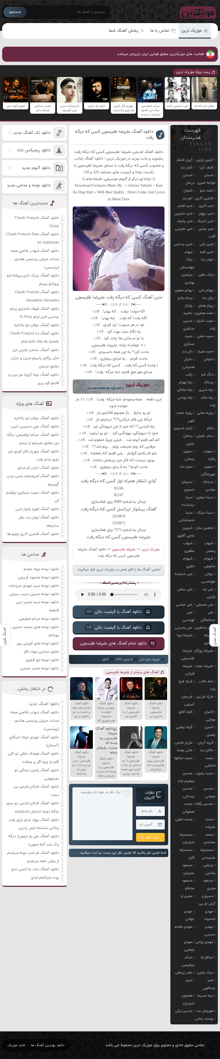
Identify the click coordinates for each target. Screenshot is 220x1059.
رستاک (208, 382)
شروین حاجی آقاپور (186, 532)
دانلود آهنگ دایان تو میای (38, 467)
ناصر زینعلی (183, 972)
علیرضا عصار (204, 666)
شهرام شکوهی (209, 562)
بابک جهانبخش (187, 263)
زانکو (210, 428)
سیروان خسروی (188, 485)
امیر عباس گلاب (206, 233)
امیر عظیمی (183, 229)
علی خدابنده (183, 574)
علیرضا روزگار (204, 650)
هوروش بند (204, 1011)
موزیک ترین (191, 31)
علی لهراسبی (188, 616)
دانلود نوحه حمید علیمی (39, 668)
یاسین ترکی (183, 1011)
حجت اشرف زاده (205, 325)
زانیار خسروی (183, 428)
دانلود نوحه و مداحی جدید (28, 185)
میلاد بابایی (205, 972)
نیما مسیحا (205, 995)
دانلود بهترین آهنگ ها (47, 1045)
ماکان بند (206, 750)
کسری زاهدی (209, 731)
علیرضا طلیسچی (123, 549)
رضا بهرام (185, 382)
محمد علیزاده (210, 823)
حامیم (188, 313)
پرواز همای (205, 305)
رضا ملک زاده (208, 401)
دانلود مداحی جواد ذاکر (41, 651)
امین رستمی (183, 244)
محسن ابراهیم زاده (186, 777)
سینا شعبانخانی (187, 516)
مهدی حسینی (209, 930)
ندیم (189, 980)
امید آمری (206, 206)
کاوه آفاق (185, 712)
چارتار (188, 305)
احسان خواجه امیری (206, 179)
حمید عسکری (189, 340)
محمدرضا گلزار (187, 854)
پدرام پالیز (185, 298)
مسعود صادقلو (188, 884)
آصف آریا (206, 167)
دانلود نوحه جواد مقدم (41, 569)
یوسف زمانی (204, 1018)
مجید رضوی (204, 773)
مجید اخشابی (210, 762)
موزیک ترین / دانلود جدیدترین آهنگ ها (196, 12)
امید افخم (185, 206)
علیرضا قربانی (189, 670)
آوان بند (186, 167)
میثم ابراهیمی (188, 961)
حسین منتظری (189, 325)
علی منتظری (204, 627)
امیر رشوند (184, 221)
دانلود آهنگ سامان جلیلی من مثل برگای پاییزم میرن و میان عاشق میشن (35, 358)
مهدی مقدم (183, 926)
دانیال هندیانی (189, 363)
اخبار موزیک (16, 1045)
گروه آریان (205, 742)
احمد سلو (206, 190)
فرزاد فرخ (185, 681)
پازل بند (207, 298)
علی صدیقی (204, 604)
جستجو (15, 11)
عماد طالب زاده (206, 685)
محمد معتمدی (209, 838)
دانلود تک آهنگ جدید (31, 133)
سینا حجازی (204, 497)
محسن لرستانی (188, 792)
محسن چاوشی (209, 792)
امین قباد (206, 252)
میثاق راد (206, 957)
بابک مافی (205, 274)
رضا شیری (206, 390)
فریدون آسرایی (188, 700)
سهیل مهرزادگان (208, 470)
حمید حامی (205, 336)
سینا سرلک (205, 512)
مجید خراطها (183, 758)
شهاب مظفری (189, 547)
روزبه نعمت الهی (185, 417)
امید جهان (205, 213)
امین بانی (206, 244)
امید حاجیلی (183, 213)
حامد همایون (204, 313)
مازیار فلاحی (183, 742)
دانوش (208, 359)
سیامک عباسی (208, 485)
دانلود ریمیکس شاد (33, 150)
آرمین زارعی (204, 160)
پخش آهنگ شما (123, 31)
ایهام (188, 252)
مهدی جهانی (189, 915)
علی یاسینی (183, 627)
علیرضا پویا (184, 635)
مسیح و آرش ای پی (207, 900)
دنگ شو (207, 374)
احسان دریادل (189, 179)
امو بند (187, 198)
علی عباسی (184, 604)
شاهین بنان (204, 528)
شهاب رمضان (209, 547)
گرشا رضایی (183, 727)
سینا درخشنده (188, 501)
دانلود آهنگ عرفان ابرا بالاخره (36, 325)
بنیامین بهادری (188, 278)
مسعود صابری (209, 884)
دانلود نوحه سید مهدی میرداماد (34, 585)
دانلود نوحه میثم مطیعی (39, 618)
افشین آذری (204, 198)
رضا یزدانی (185, 397)
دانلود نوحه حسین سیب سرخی (34, 594)
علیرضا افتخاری (209, 639)
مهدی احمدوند (209, 915)
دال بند (187, 351)
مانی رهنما (184, 750)
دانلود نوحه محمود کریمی (38, 577)
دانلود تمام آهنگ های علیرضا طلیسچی (113, 643)
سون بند (186, 466)
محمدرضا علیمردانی (207, 854)
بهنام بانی (206, 290)
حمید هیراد (205, 351)
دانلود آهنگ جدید (44, 704)
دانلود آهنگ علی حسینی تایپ (35, 426)
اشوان (188, 190)
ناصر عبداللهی (209, 984)
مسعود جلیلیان (188, 869)
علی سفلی (184, 589)
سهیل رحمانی (189, 455)
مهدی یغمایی (189, 946)
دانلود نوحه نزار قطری (42, 660)
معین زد (186, 896)
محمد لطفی (183, 819)
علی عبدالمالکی (207, 616)
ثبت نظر (152, 837)
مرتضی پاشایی (209, 869)
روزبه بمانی (205, 413)
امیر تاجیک (205, 221)
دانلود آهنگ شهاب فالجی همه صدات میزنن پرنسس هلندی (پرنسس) (35, 259)
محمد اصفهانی (188, 808)
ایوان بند (207, 259)
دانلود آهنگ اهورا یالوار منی (37, 509)
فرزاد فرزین (204, 696)
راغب (188, 374)
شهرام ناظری (189, 562)
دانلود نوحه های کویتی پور (38, 643)
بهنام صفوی (183, 290)
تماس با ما (159, 31)
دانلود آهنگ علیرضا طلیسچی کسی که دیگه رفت (114, 135)
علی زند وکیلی (209, 593)
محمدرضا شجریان (187, 838)
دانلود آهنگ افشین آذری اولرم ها (33, 534)
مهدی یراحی (204, 942)
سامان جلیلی (189, 440)
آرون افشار (184, 160)
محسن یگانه (204, 804)
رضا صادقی (184, 390)
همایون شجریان (188, 999)
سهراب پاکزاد (209, 455)
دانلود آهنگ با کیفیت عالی (114, 612)
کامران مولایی (209, 716)
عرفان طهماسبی (208, 578)
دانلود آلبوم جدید (36, 168)
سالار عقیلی (204, 436)
